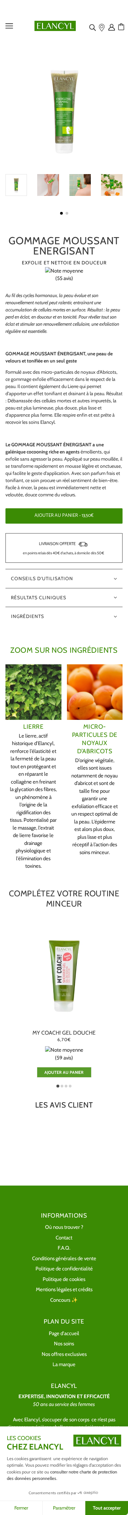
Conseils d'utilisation (42, 578)
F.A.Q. (64, 1248)
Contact (64, 1238)
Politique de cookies (64, 1279)
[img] (93, 27)
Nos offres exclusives (64, 1354)
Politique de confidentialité (64, 1269)
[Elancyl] (55, 25)
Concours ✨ (64, 1300)
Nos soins (64, 1344)
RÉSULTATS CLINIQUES (38, 597)
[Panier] (122, 27)
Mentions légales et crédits (64, 1289)
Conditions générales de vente (64, 1258)
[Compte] (112, 27)
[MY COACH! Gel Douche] (64, 975)
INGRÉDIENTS (27, 616)
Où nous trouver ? (64, 1227)
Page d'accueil (64, 1333)
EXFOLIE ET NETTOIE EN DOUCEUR (64, 263)
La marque (64, 1364)
